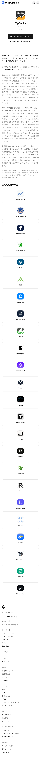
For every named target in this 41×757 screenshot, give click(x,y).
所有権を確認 (10, 69)
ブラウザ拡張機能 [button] (7, 636)
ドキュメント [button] (6, 693)
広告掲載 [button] (5, 680)
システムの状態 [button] (7, 705)
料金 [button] (3, 689)
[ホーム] (10, 2)
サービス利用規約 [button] (7, 746)
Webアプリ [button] (5, 639)
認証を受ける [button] (6, 674)
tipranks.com (20, 26)
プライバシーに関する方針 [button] (10, 733)
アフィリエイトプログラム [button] (10, 702)
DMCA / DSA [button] (6, 749)
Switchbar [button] (5, 643)
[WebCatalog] (3, 607)
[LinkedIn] (6, 612)
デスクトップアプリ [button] (8, 633)
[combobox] (11, 616)
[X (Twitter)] (3, 612)
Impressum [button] (5, 752)
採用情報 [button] (5, 718)
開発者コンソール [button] (7, 671)
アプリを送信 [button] (6, 677)
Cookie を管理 (6, 621)
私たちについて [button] (7, 714)
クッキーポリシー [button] (7, 736)
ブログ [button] (4, 699)
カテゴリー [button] (5, 661)
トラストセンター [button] (7, 730)
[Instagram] (12, 612)
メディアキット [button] (7, 721)
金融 (20, 30)
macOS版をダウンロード (22, 36)
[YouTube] (9, 612)
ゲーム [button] (4, 658)
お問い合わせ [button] (6, 696)
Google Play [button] (27, 41)
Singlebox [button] (5, 646)
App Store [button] (15, 41)
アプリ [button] (4, 655)
